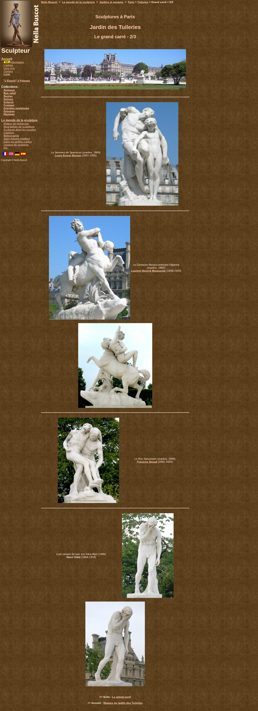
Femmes (9, 105)
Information (17, 62)
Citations (9, 132)
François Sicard (147, 461)
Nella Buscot (49, 2)
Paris (131, 2)
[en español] (23, 154)
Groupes (9, 111)
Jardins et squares (111, 2)
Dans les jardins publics (18, 141)
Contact (8, 71)
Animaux (9, 90)
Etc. (6, 147)
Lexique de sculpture (16, 144)
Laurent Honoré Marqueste (148, 270)
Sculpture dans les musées (20, 129)
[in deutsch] (17, 154)
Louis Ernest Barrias (68, 155)
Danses (8, 99)
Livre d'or (9, 68)
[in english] (11, 154)
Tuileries (142, 2)
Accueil (6, 58)
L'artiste (8, 65)
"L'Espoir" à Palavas (17, 80)
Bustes (8, 96)
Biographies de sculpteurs (19, 126)
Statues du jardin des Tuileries (123, 702)
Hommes (9, 114)
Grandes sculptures (16, 108)
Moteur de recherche (16, 123)
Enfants (9, 102)
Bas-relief (10, 93)
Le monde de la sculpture (19, 120)
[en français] (5, 154)
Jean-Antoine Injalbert (17, 138)
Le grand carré (121, 696)
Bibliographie (11, 135)
